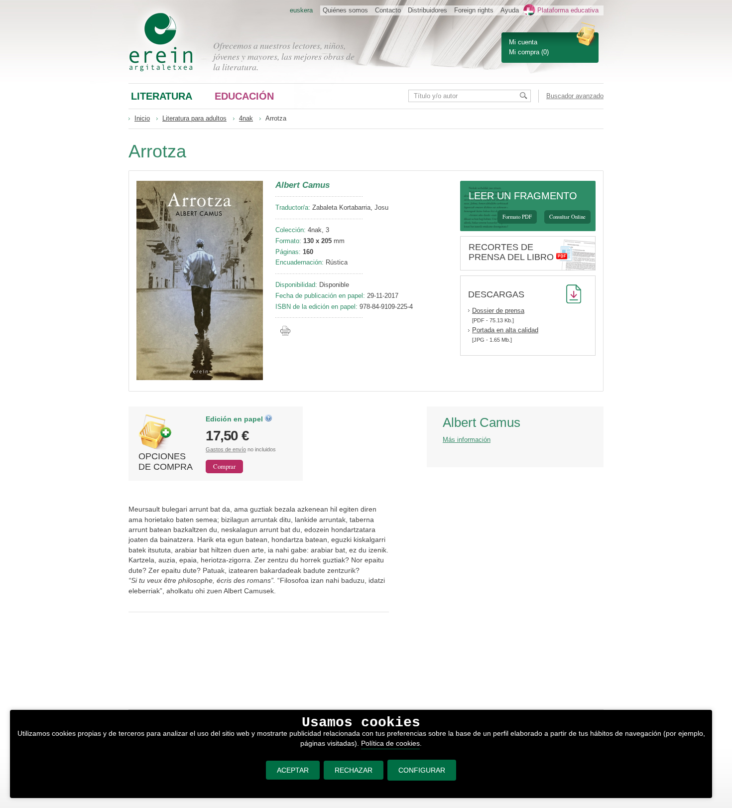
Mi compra (524, 52)
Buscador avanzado (575, 96)
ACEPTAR (293, 770)
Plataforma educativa (568, 10)
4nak (246, 118)
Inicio (142, 118)
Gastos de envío (226, 449)
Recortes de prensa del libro (511, 252)
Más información (466, 439)
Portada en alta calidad (505, 330)
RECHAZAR (353, 770)
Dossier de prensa (498, 310)
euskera (301, 10)
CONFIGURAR (421, 770)
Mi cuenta (523, 42)
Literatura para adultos (194, 118)
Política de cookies (390, 743)
